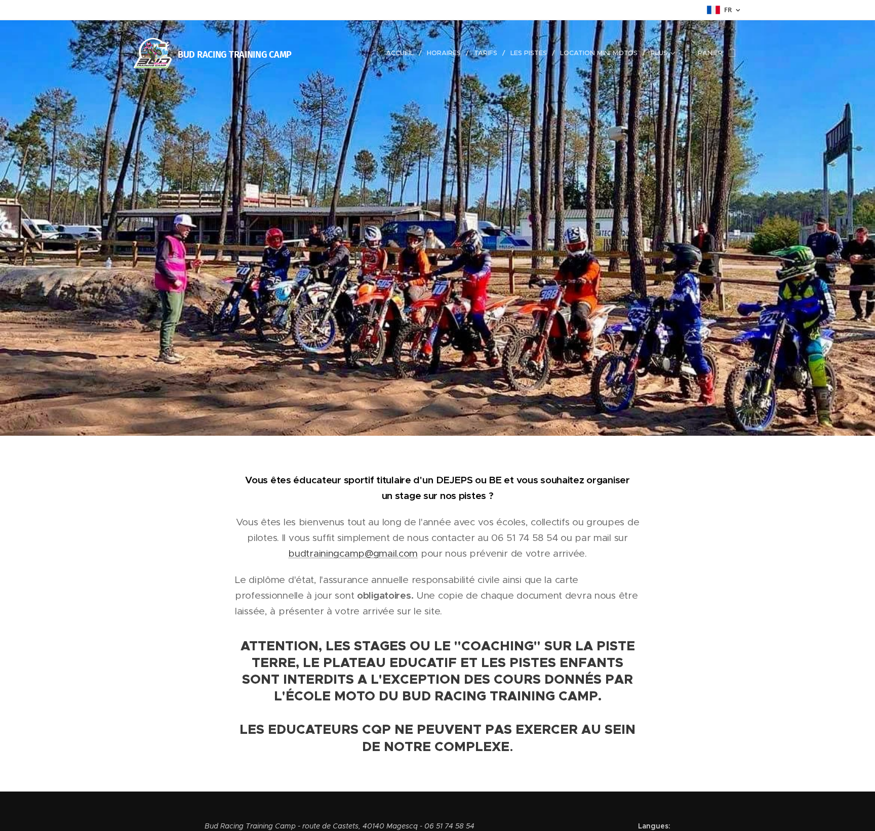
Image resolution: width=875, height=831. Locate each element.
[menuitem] (402, 53)
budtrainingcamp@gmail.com (353, 553)
